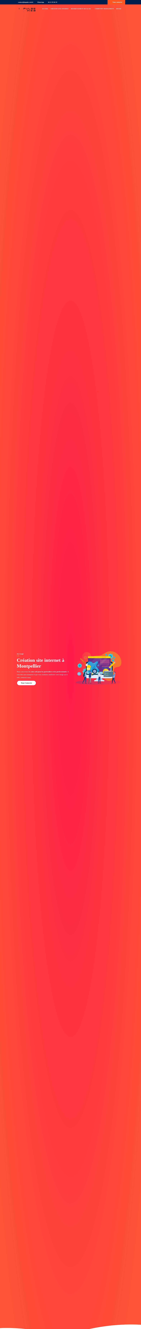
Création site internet (60, 8)
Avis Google (20, 654)
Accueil (45, 8)
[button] (116, 2)
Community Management (104, 8)
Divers (118, 8)
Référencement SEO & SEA (81, 8)
